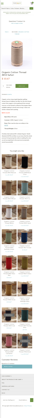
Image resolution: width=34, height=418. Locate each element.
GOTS (6, 125)
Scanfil (9, 94)
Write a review (8, 366)
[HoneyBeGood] (17, 3)
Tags (7, 32)
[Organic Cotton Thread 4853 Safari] (17, 39)
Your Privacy (28, 405)
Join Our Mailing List (9, 400)
